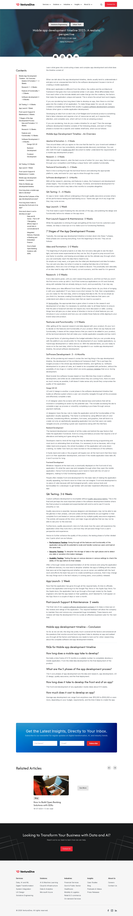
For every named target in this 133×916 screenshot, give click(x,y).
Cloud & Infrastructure (49, 886)
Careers (111, 882)
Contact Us (111, 4)
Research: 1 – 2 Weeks (29, 87)
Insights (90, 878)
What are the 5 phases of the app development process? (79, 669)
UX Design (20, 892)
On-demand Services (72, 899)
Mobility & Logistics (71, 892)
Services (19, 878)
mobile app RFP (68, 150)
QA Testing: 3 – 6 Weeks (27, 104)
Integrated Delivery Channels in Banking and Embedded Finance (33, 237)
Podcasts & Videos (94, 889)
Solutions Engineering (24, 895)
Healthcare (68, 889)
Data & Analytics (46, 889)
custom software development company (99, 107)
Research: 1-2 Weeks (29, 129)
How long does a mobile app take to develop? (72, 653)
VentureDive (53, 303)
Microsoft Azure (46, 892)
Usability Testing (56, 558)
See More (82, 788)
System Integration (23, 889)
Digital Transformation (24, 886)
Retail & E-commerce (72, 895)
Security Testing (56, 552)
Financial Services (71, 882)
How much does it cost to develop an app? (70, 692)
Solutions (43, 878)
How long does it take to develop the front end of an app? (28, 205)
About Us (111, 878)
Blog (89, 886)
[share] (55, 57)
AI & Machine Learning (49, 882)
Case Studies (92, 882)
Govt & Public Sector (72, 886)
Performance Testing (58, 542)
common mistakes (93, 369)
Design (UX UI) (32, 144)
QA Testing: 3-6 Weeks (27, 164)
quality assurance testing (97, 499)
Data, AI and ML (22, 882)
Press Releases (93, 892)
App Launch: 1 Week (26, 108)
